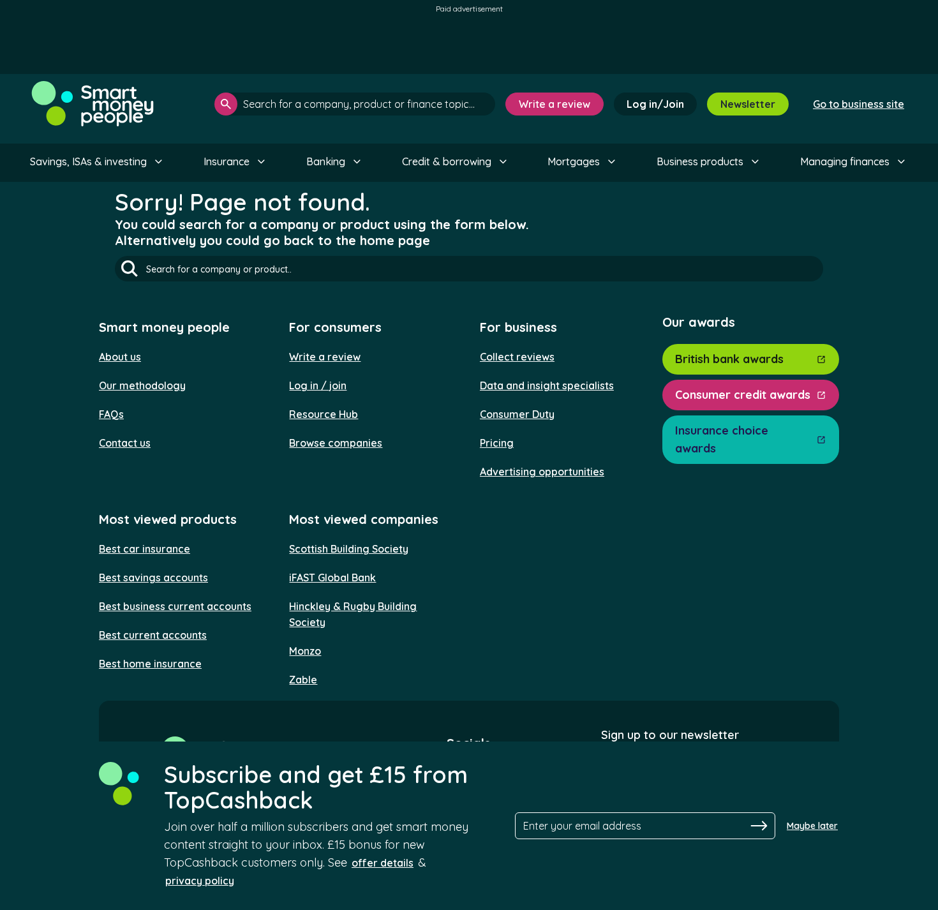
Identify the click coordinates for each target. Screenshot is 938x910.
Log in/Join (655, 104)
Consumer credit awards (742, 394)
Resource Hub (323, 414)
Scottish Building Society (348, 548)
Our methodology (142, 385)
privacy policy (199, 880)
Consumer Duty (517, 414)
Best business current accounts (175, 606)
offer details (382, 862)
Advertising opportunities (542, 471)
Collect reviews (517, 356)
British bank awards (729, 359)
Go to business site (858, 104)
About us (120, 356)
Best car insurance (144, 548)
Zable (303, 679)
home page (395, 240)
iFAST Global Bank (332, 577)
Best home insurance (150, 663)
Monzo (305, 651)
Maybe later (812, 826)
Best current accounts (153, 635)
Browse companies (335, 442)
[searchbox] (354, 104)
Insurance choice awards (721, 439)
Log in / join (317, 385)
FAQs (111, 414)
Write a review (554, 104)
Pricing (497, 442)
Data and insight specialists (547, 385)
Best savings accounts (153, 577)
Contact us (125, 442)
